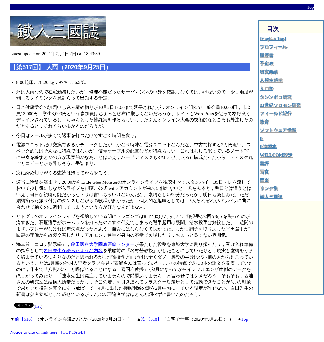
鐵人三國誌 (271, 196)
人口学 (266, 88)
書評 (264, 163)
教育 (264, 121)
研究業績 (269, 71)
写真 (264, 171)
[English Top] (273, 38)
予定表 (266, 63)
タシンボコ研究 (276, 96)
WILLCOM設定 (276, 155)
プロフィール (273, 46)
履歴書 (266, 55)
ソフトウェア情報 (278, 130)
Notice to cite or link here (33, 332)
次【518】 (151, 319)
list (38, 306)
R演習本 (268, 146)
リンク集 (269, 188)
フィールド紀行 (276, 113)
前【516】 (25, 319)
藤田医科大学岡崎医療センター (103, 244)
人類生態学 (271, 80)
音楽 (264, 180)
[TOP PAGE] (73, 332)
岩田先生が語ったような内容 (73, 250)
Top (310, 7)
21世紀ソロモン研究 (280, 105)
